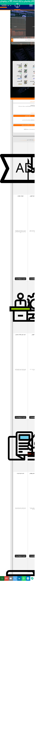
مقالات (33, 26)
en (8, 6)
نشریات (15, 26)
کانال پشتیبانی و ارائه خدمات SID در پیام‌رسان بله (17, 2)
